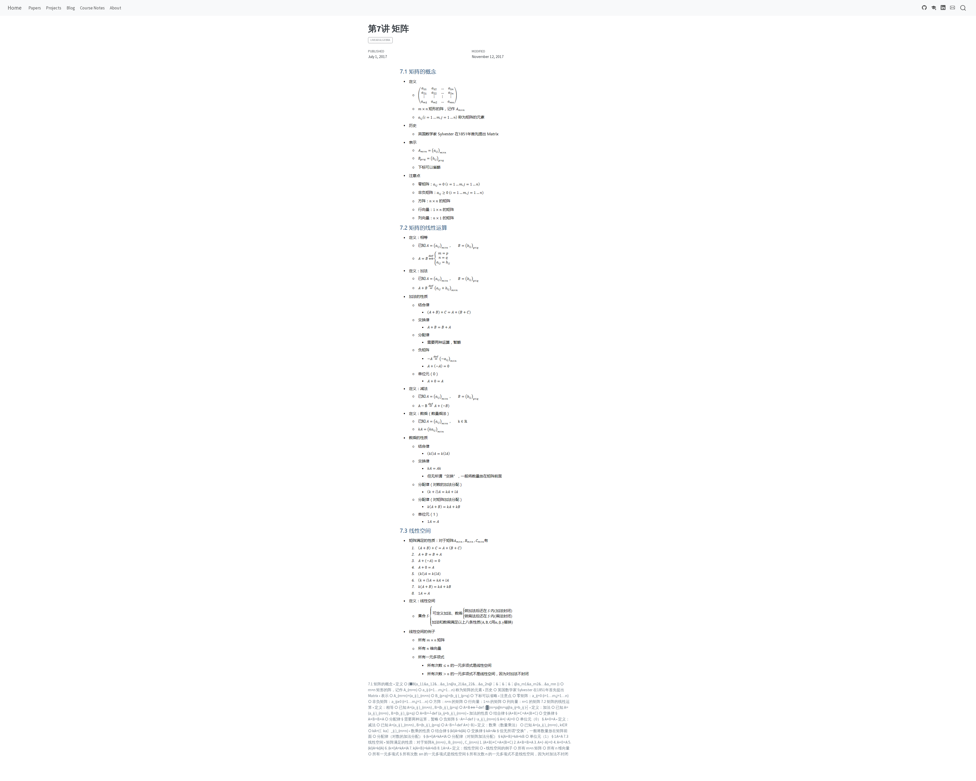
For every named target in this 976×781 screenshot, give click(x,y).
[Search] (963, 8)
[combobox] (963, 8)
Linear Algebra (380, 40)
